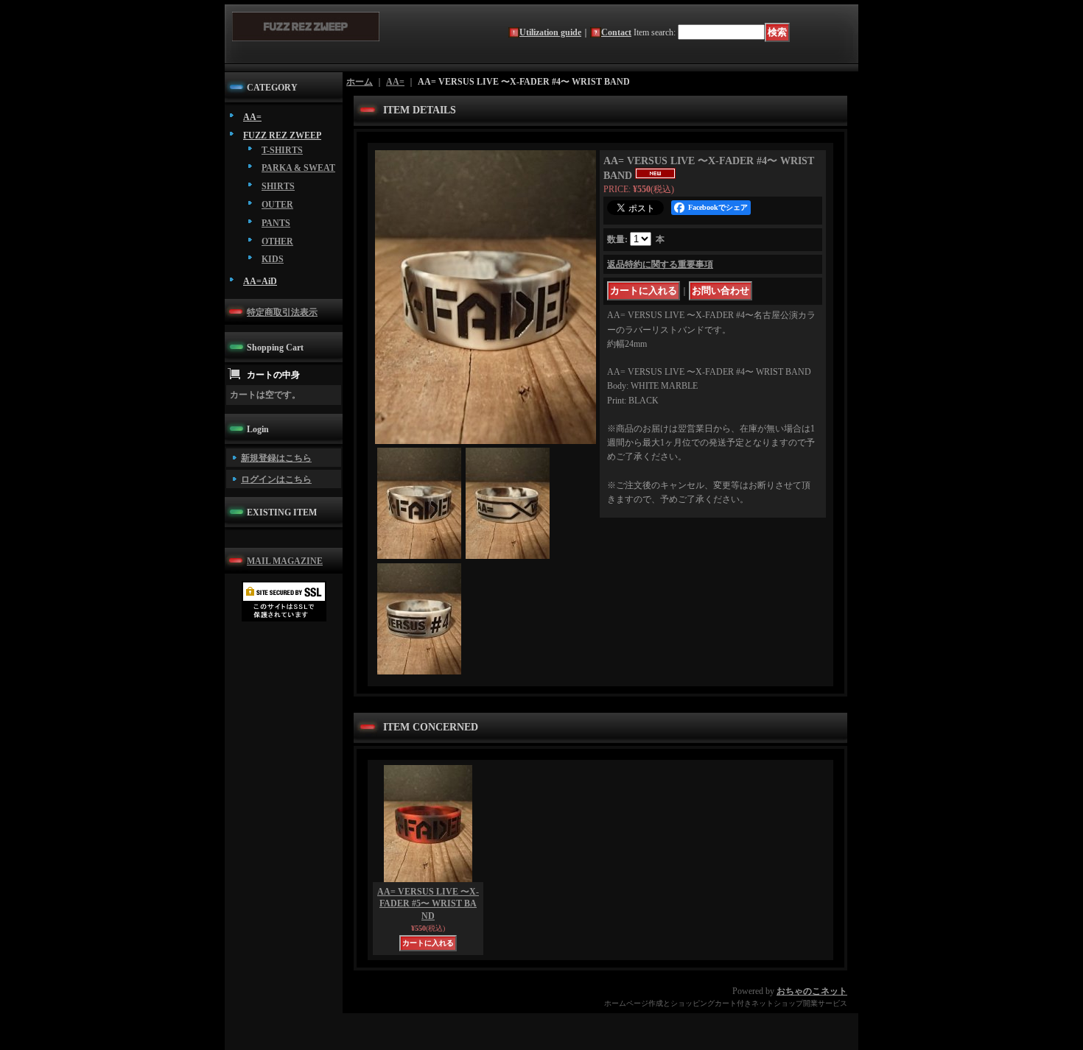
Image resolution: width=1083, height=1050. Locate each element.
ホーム (359, 82)
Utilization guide (550, 32)
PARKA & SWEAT (298, 168)
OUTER (277, 205)
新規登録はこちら (276, 458)
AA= (252, 117)
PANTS (276, 223)
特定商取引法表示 (282, 312)
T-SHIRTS (282, 150)
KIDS (273, 259)
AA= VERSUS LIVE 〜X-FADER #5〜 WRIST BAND (428, 904)
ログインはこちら (276, 479)
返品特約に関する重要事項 (660, 264)
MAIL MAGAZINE (285, 561)
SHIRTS (278, 186)
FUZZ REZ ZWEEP (282, 135)
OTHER (277, 241)
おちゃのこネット (812, 991)
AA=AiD (260, 281)
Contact (616, 32)
